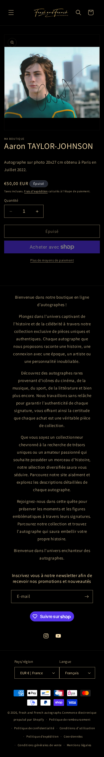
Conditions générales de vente (40, 745)
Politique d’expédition (42, 736)
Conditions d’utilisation (77, 728)
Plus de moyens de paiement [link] (52, 260)
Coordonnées (73, 736)
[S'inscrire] (86, 596)
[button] (11, 12)
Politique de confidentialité (34, 728)
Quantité (11, 200)
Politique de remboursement (69, 719)
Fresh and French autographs (40, 712)
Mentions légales (79, 745)
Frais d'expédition (36, 191)
